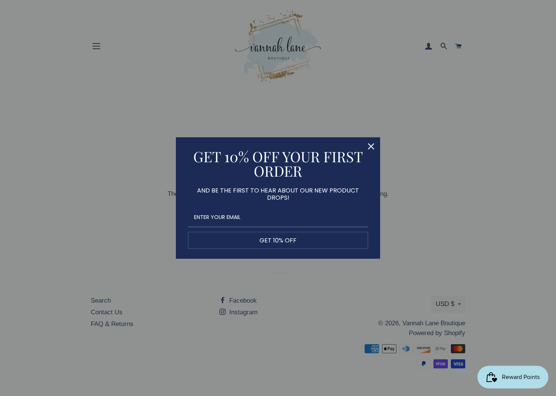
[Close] (371, 146)
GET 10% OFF (278, 240)
